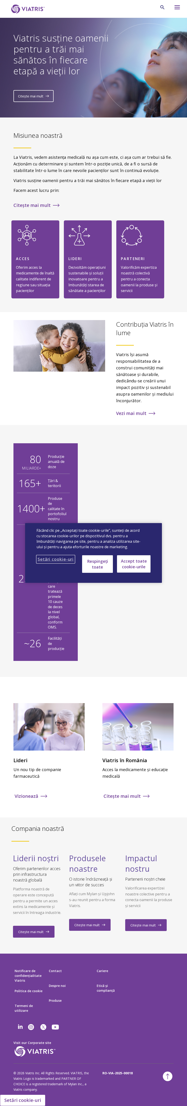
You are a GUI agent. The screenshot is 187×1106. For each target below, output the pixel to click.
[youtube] (56, 1027)
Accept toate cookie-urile (134, 563)
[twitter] (43, 1027)
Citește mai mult (30, 96)
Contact (55, 971)
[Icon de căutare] (162, 7)
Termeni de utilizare (24, 1008)
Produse (55, 1000)
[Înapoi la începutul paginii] (168, 1076)
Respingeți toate (97, 563)
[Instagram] (31, 1027)
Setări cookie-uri (22, 1100)
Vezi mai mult (131, 413)
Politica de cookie (28, 991)
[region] (93, 553)
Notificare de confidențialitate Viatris (28, 976)
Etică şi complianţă (106, 988)
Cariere (102, 971)
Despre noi (57, 985)
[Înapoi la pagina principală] (27, 9)
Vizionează (26, 796)
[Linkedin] (20, 1027)
